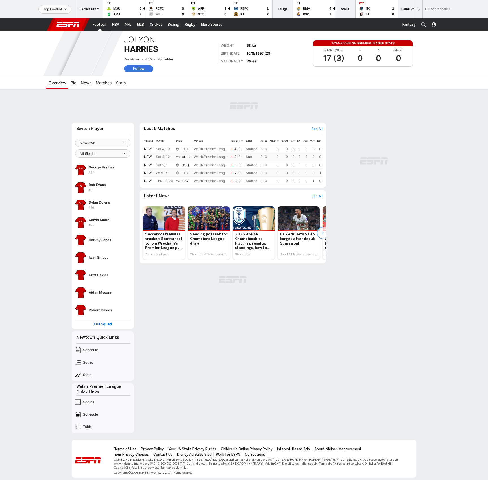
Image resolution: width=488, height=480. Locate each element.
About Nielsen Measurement (337, 449)
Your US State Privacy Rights (192, 449)
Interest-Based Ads (293, 449)
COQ (185, 165)
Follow (139, 68)
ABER (186, 157)
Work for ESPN (228, 455)
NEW (148, 149)
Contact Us (163, 455)
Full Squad (103, 324)
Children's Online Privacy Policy (247, 449)
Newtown (132, 59)
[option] (164, 233)
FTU (184, 149)
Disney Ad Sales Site (194, 455)
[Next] (418, 9)
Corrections (255, 455)
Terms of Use (125, 449)
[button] (423, 24)
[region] (233, 161)
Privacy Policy (152, 449)
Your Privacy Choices (131, 455)
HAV (185, 181)
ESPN (68, 24)
